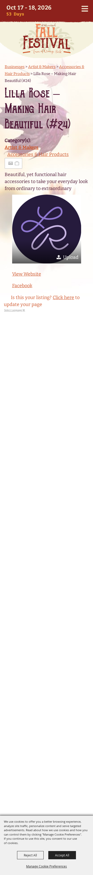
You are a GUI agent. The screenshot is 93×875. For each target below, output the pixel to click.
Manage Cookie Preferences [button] (46, 866)
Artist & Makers (42, 66)
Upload (71, 257)
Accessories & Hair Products (38, 154)
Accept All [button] (62, 855)
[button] (46, 229)
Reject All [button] (30, 855)
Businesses (15, 66)
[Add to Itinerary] (17, 163)
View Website (26, 274)
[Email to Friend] (10, 163)
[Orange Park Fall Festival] (46, 38)
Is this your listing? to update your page (42, 301)
